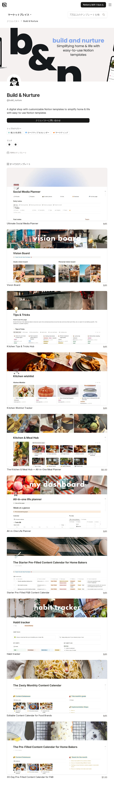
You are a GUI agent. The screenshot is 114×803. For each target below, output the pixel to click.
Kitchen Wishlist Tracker (20, 407)
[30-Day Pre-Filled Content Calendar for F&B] (57, 747)
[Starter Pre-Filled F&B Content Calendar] (57, 563)
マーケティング (61, 132)
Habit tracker (13, 654)
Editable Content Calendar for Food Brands (29, 715)
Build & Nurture (30, 21)
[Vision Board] (57, 255)
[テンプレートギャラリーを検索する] (104, 15)
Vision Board (13, 285)
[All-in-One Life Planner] (57, 501)
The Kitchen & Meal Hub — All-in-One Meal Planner (34, 469)
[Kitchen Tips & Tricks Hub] (57, 317)
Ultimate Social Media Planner (22, 223)
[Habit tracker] (57, 625)
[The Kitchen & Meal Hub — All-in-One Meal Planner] (57, 440)
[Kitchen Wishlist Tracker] (57, 378)
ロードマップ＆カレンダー (38, 132)
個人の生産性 (16, 132)
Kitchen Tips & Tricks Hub (20, 346)
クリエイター (13, 21)
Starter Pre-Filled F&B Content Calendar (28, 592)
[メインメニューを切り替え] (110, 4)
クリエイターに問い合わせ (48, 120)
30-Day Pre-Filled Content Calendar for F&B (30, 777)
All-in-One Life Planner (19, 531)
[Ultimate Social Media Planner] (57, 194)
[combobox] (87, 14)
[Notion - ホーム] (4, 4)
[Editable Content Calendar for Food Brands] (57, 686)
